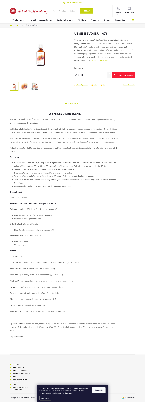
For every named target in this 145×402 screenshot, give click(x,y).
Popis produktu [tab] (72, 103)
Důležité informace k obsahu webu (19, 389)
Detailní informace (98, 60)
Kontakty (15, 364)
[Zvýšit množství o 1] (109, 73)
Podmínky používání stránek (19, 381)
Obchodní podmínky (19, 370)
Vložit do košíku (125, 75)
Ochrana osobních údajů (21, 373)
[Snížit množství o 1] (109, 76)
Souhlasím (99, 390)
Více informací (67, 393)
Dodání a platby (18, 367)
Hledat (86, 11)
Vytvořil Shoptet (130, 398)
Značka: (129, 85)
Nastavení (45, 398)
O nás (14, 384)
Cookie (14, 376)
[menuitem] (18, 20)
